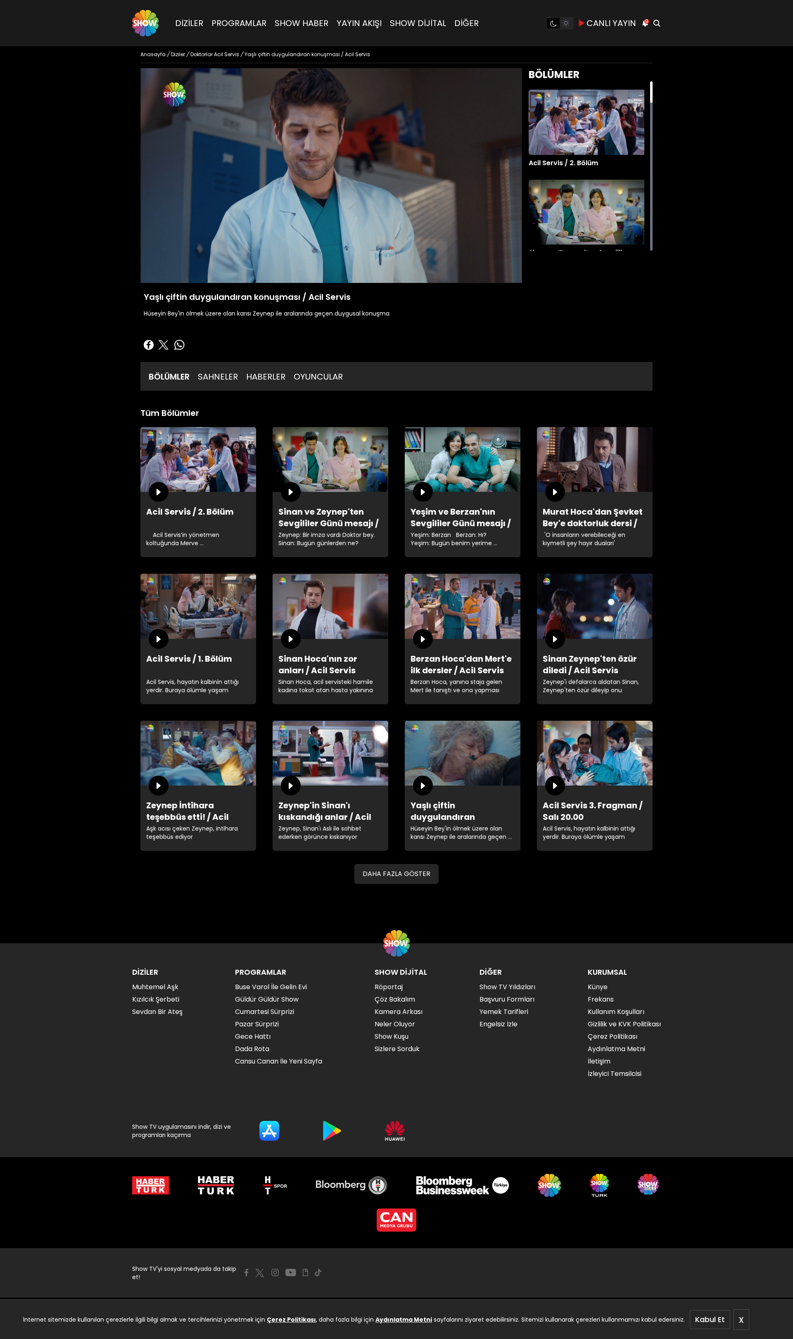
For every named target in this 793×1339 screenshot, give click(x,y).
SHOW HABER (301, 23)
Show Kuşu (391, 1036)
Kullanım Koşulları (616, 1011)
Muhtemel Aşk (155, 987)
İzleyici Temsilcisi (614, 1073)
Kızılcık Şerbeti (155, 999)
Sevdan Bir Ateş (157, 1011)
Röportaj (389, 987)
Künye (598, 987)
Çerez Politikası (291, 1319)
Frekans (601, 999)
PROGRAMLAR (238, 23)
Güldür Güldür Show (267, 999)
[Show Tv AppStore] (269, 1131)
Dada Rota (252, 1049)
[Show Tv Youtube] (290, 1272)
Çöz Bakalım (395, 999)
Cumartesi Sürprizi (264, 1011)
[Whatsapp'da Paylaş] (179, 345)
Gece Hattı (253, 1036)
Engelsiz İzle (499, 1024)
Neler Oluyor (395, 1024)
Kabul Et (710, 1319)
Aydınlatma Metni (403, 1319)
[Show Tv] (145, 23)
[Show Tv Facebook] (246, 1272)
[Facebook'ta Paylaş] (149, 345)
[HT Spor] (275, 1185)
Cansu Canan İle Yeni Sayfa (278, 1061)
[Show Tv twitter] (260, 1273)
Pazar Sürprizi (257, 1024)
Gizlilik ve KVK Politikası (624, 1024)
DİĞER (466, 23)
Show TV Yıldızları (507, 987)
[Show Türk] (599, 1185)
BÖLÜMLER (169, 376)
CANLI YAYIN (611, 23)
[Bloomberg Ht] (351, 1185)
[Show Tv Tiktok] (318, 1272)
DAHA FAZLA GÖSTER (396, 873)
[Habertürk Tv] (216, 1185)
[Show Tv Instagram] (275, 1272)
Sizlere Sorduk (397, 1049)
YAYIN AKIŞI (359, 23)
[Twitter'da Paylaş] (164, 345)
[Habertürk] (150, 1185)
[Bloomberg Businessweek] (462, 1185)
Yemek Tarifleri (504, 1011)
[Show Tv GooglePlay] (332, 1131)
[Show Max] (649, 1185)
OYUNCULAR (318, 376)
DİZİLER (189, 23)
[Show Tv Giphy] (305, 1272)
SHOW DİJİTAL (418, 23)
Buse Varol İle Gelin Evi (271, 987)
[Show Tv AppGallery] (395, 1131)
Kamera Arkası (399, 1011)
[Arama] (657, 23)
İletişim (599, 1061)
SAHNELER (218, 376)
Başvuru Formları (507, 999)
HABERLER (265, 376)
